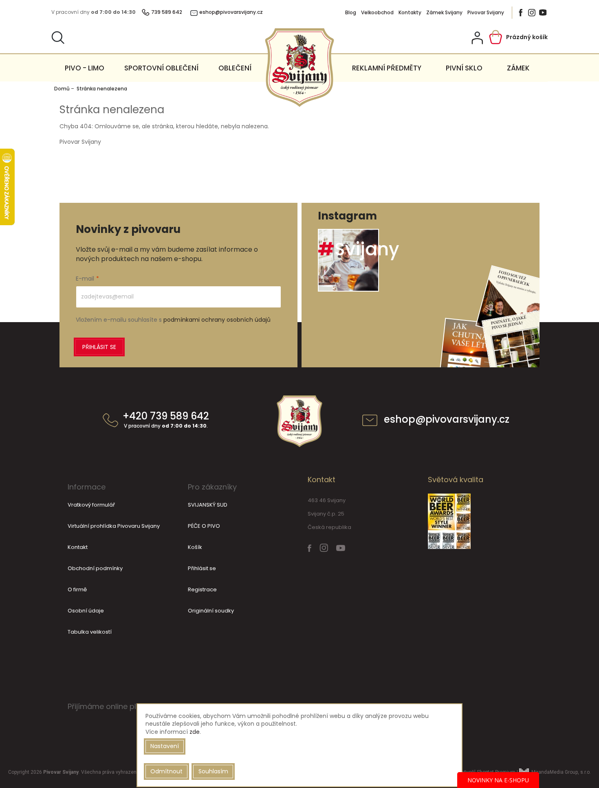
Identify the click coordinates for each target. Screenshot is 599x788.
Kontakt (78, 547)
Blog (350, 12)
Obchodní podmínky (95, 568)
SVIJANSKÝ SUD (207, 505)
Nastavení (164, 746)
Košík (195, 547)
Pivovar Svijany (485, 12)
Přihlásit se (99, 347)
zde (194, 732)
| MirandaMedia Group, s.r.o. (553, 772)
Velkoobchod (377, 12)
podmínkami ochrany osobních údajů (217, 320)
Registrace (202, 589)
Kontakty (410, 12)
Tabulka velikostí (90, 632)
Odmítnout (166, 771)
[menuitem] (84, 68)
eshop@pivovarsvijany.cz (446, 420)
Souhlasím (213, 771)
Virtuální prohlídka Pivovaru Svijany (114, 526)
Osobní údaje (86, 611)
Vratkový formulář (91, 505)
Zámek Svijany (444, 12)
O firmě (77, 589)
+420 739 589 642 (166, 420)
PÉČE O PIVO (204, 526)
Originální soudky (211, 611)
